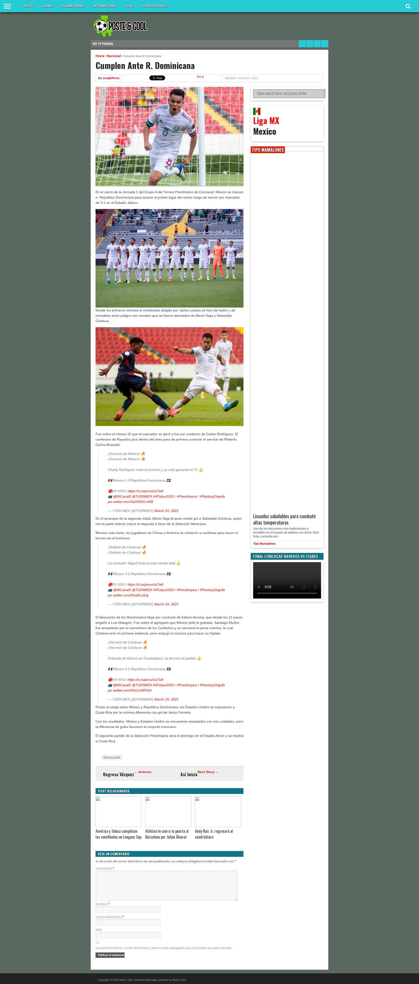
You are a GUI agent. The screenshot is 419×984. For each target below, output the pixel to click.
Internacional (105, 6)
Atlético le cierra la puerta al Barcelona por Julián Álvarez (167, 834)
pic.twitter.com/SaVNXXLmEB (130, 502)
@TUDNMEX (142, 496)
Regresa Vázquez (118, 774)
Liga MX (47, 6)
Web (99, 930)
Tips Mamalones (264, 543)
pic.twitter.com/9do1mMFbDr (130, 690)
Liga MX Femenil (73, 6)
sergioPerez (111, 78)
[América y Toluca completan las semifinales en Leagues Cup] (119, 826)
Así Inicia (188, 774)
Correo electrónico (110, 917)
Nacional (114, 56)
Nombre (103, 904)
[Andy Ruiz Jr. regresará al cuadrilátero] (218, 826)
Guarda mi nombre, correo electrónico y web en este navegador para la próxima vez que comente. (164, 948)
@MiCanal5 (122, 496)
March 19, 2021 (166, 511)
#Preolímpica (187, 496)
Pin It (200, 77)
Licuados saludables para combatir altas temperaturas (284, 519)
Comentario (105, 868)
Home (100, 56)
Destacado (112, 757)
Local (129, 6)
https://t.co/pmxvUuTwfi (145, 491)
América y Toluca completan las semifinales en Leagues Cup (118, 834)
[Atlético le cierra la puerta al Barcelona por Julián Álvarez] (168, 826)
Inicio (28, 6)
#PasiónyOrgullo (212, 496)
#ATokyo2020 (163, 496)
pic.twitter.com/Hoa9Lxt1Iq (128, 595)
